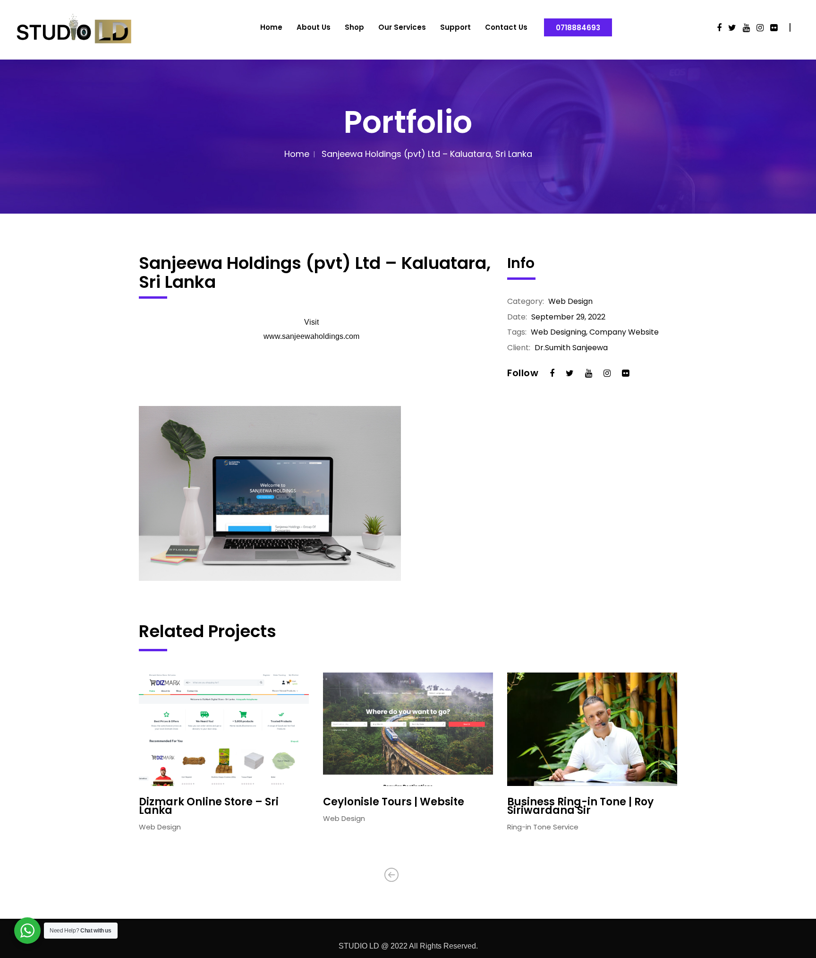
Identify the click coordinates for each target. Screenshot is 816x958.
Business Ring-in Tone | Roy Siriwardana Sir (580, 806)
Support (455, 27)
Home (271, 27)
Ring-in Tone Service (542, 827)
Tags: (517, 332)
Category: (525, 301)
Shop (354, 27)
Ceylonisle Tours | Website (393, 802)
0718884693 (578, 28)
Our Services (402, 27)
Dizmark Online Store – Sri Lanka (209, 806)
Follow (522, 373)
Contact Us (506, 27)
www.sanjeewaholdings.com (311, 336)
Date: (517, 317)
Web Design (570, 301)
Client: (518, 348)
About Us (314, 27)
